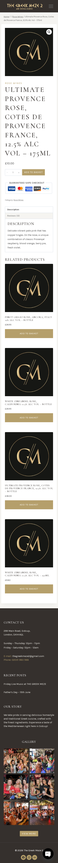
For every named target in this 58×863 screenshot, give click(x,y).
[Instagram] (29, 857)
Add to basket (33, 172)
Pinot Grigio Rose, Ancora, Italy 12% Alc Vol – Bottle (28, 319)
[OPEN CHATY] (48, 853)
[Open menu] (51, 6)
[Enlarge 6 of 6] (50, 804)
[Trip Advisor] (34, 857)
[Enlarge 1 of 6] (24, 752)
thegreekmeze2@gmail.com (28, 656)
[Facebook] (23, 857)
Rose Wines (13, 83)
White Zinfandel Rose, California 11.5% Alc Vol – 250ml (27, 574)
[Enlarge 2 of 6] (50, 752)
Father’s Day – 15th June (17, 692)
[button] (49, 32)
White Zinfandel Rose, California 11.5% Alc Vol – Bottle (28, 403)
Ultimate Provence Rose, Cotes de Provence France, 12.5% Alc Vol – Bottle (29, 488)
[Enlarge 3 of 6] (24, 778)
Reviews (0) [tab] (13, 215)
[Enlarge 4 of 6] (50, 778)
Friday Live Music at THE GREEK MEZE (25, 683)
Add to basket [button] (29, 333)
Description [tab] (13, 209)
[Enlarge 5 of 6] (24, 804)
